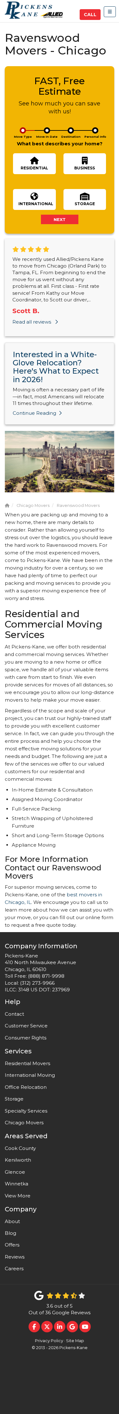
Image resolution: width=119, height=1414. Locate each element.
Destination (71, 136)
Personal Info (95, 136)
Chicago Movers (24, 1123)
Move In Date (46, 136)
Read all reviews (32, 322)
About (12, 1221)
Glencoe (15, 1172)
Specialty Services (26, 1111)
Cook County (20, 1148)
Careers (14, 1269)
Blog (10, 1233)
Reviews (14, 1257)
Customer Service (26, 1026)
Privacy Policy (49, 1340)
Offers (12, 1245)
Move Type (23, 136)
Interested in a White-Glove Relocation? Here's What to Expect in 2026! (56, 367)
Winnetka (16, 1184)
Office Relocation (26, 1087)
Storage (14, 1099)
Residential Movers (27, 1063)
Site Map (75, 1340)
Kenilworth (18, 1160)
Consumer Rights (25, 1038)
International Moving (30, 1075)
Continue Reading (34, 413)
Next (60, 219)
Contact (14, 1014)
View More (17, 1196)
